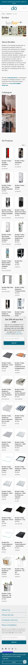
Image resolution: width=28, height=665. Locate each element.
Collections (9, 13)
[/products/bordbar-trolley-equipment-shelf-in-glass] (7, 459)
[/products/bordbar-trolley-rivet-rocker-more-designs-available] (7, 226)
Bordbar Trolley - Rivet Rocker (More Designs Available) (7, 237)
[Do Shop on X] (16, 648)
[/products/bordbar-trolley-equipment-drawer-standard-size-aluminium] (20, 381)
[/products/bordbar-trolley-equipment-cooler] (20, 304)
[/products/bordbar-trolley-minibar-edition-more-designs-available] (7, 253)
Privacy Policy (18, 333)
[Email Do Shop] (3, 648)
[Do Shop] (14, 8)
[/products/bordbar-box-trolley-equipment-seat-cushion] (20, 534)
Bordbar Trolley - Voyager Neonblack (7, 162)
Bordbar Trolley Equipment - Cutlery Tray (19, 417)
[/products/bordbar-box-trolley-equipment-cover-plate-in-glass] (7, 534)
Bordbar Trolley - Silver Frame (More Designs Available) (7, 211)
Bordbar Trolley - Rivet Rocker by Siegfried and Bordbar (20, 237)
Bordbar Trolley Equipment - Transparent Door (20, 289)
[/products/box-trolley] (20, 253)
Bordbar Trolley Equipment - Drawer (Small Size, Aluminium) (7, 392)
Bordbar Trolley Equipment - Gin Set (19, 570)
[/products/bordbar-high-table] (7, 279)
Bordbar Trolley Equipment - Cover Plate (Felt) (7, 364)
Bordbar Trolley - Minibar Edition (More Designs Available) (7, 263)
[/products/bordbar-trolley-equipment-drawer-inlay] (7, 434)
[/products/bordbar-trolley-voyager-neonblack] (7, 153)
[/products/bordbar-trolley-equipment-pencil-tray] (7, 510)
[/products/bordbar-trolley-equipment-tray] (20, 510)
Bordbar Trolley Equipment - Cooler (19, 313)
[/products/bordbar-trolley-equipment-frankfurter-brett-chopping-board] (20, 355)
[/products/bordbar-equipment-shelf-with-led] (20, 459)
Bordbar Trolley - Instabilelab (20, 161)
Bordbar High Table (7, 287)
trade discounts (12, 77)
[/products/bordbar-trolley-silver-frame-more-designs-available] (7, 202)
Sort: (23, 145)
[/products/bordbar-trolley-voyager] (20, 177)
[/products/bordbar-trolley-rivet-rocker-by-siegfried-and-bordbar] (20, 226)
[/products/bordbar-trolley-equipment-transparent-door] (20, 279)
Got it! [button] (14, 662)
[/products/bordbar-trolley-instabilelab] (20, 153)
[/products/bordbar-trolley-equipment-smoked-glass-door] (7, 304)
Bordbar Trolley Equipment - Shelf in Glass (7, 468)
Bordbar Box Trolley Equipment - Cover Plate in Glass (7, 545)
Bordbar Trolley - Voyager (20, 186)
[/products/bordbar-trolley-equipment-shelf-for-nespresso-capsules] (20, 483)
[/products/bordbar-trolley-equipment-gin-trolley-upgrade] (7, 585)
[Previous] (4, 31)
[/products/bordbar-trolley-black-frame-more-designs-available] (20, 202)
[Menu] (2, 8)
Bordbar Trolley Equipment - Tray (20, 518)
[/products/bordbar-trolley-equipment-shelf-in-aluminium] (20, 434)
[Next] (23, 31)
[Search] (5, 8)
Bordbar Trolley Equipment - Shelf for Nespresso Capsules (20, 494)
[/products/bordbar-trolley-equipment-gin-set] (20, 561)
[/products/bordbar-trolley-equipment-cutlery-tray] (20, 408)
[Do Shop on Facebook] (6, 648)
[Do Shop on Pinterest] (13, 648)
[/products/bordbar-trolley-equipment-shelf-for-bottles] (7, 483)
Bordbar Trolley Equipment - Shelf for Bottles (7, 493)
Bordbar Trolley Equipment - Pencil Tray (7, 519)
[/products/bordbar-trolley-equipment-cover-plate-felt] (7, 355)
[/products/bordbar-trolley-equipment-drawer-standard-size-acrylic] (7, 408)
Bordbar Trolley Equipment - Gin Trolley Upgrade (6, 595)
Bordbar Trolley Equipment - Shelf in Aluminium (20, 444)
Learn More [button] (5, 658)
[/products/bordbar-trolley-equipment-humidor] (7, 561)
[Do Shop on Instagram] (10, 648)
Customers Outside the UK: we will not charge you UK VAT (14, 2)
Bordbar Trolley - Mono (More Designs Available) (7, 187)
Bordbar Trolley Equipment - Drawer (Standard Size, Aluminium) (20, 392)
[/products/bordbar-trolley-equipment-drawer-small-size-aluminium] (7, 381)
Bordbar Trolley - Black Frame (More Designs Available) (20, 211)
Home (3, 13)
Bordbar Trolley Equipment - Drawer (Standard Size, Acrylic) (7, 418)
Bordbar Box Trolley (18, 262)
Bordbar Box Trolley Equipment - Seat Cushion (20, 544)
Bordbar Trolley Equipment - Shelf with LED (20, 468)
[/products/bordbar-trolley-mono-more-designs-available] (7, 177)
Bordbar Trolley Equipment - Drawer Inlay (6, 444)
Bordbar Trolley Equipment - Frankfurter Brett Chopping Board (20, 365)
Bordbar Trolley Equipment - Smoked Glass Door (6, 314)
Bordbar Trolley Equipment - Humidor (6, 570)
